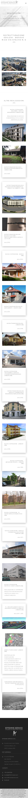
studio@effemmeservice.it (11, 775)
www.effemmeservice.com (11, 777)
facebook (6, 780)
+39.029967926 (8, 772)
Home (14, 16)
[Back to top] (26, 796)
